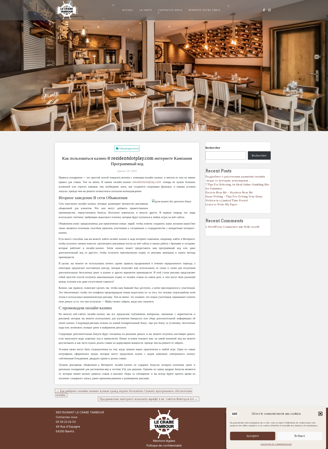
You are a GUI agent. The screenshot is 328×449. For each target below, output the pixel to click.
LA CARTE (146, 10)
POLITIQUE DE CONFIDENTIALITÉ (276, 444)
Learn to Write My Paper (221, 204)
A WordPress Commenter (221, 226)
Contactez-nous (66, 417)
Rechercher (212, 147)
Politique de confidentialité (164, 445)
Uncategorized (129, 148)
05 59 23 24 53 (66, 422)
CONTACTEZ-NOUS (170, 10)
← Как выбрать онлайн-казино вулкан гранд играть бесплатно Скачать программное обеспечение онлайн (123, 393)
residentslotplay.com (146, 182)
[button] (320, 414)
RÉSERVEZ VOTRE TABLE (204, 10)
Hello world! (251, 226)
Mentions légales (164, 441)
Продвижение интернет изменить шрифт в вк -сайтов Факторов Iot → (148, 399)
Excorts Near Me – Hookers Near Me (229, 192)
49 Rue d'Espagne (68, 426)
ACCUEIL (127, 10)
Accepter (253, 436)
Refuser (299, 436)
